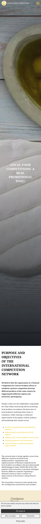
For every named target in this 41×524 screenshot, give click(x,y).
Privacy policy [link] (20, 521)
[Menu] (37, 3)
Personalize (30, 516)
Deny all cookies (10, 516)
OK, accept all (20, 511)
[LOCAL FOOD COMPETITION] (4, 3)
